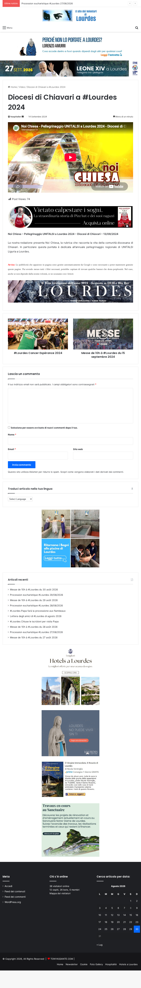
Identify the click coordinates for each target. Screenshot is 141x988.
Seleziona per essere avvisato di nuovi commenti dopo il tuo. (44, 427)
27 (118, 929)
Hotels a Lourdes (128, 964)
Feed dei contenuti (15, 891)
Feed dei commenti (15, 896)
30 (136, 929)
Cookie (84, 964)
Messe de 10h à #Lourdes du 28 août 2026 (34, 626)
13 (118, 915)
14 (124, 915)
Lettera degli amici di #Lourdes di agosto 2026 (36, 616)
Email (12, 449)
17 (100, 922)
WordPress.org (13, 902)
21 (124, 922)
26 (112, 929)
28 (124, 929)
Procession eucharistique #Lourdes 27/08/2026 (36, 632)
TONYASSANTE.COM (62, 958)
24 (99, 929)
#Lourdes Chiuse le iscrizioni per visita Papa (34, 621)
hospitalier (15, 116)
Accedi (8, 886)
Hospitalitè (111, 964)
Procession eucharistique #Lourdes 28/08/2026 (36, 605)
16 (137, 915)
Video (22, 87)
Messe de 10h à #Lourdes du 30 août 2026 (34, 589)
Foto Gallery (96, 964)
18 (106, 922)
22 (130, 922)
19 (112, 922)
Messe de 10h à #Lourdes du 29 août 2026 (34, 600)
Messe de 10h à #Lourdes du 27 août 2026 (34, 637)
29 (130, 929)
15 (130, 915)
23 (136, 922)
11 (106, 915)
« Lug (99, 944)
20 (118, 922)
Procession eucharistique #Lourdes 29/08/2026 (36, 594)
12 (112, 915)
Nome (12, 434)
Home (13, 87)
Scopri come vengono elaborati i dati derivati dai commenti (91, 471)
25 (106, 929)
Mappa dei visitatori (60, 893)
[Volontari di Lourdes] (70, 15)
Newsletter (72, 964)
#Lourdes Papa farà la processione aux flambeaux (38, 610)
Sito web (78, 449)
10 (100, 915)
